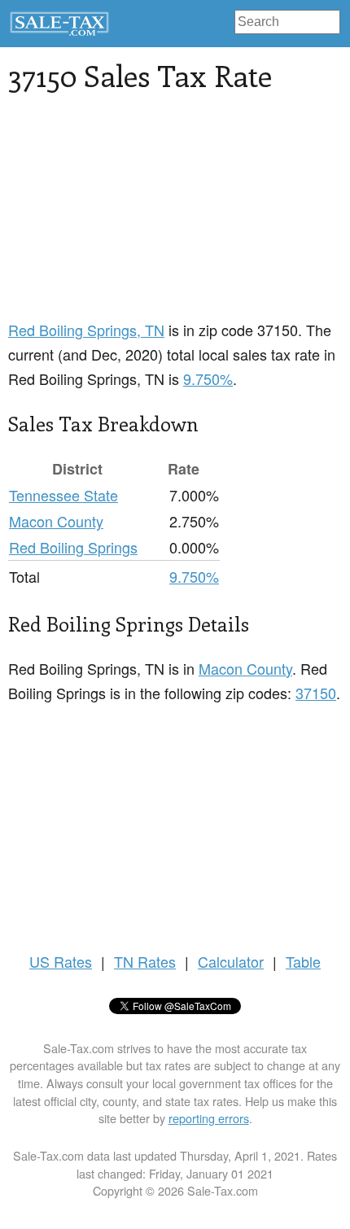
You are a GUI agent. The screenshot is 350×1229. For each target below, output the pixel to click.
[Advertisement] (130, 215)
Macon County (56, 520)
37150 (315, 692)
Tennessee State (63, 494)
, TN (86, 329)
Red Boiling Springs (73, 547)
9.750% (208, 378)
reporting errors (208, 1117)
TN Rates (145, 961)
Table (303, 961)
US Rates (60, 961)
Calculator (231, 961)
